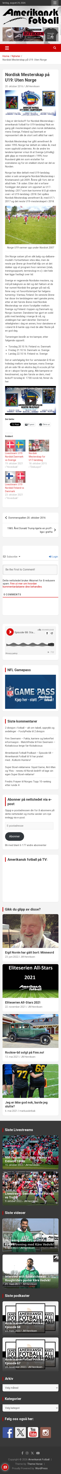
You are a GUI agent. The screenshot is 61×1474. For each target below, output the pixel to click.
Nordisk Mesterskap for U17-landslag (37, 456)
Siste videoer (15, 1213)
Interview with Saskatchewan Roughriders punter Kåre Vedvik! (27, 1278)
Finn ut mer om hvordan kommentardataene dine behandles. (22, 585)
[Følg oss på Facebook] (8, 1432)
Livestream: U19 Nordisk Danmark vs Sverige (14, 456)
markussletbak (27, 1111)
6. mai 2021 (11, 1111)
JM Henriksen (32, 86)
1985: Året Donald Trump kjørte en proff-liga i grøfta (30, 530)
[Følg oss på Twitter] (20, 1432)
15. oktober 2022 (14, 1165)
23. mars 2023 (12, 1330)
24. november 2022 (15, 1367)
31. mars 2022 (12, 1284)
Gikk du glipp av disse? (23, 909)
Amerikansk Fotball (38, 1459)
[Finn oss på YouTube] (33, 1432)
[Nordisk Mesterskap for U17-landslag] (39, 446)
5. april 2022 (11, 1248)
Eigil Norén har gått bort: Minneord (29, 952)
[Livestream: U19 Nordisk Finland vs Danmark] (15, 477)
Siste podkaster (17, 1296)
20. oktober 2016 (14, 86)
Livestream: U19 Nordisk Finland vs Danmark (14, 488)
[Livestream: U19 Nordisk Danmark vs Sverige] (15, 446)
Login (55, 556)
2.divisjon (39, 731)
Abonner (14, 836)
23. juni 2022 (11, 956)
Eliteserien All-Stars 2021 (23, 1002)
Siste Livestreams (19, 1130)
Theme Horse (35, 1463)
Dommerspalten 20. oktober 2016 (27, 517)
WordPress (41, 1468)
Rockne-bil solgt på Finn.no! (24, 1052)
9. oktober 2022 (13, 1201)
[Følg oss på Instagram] (45, 1432)
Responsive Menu (54, 3)
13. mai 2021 (12, 1056)
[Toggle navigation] (7, 48)
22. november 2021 (15, 1006)
